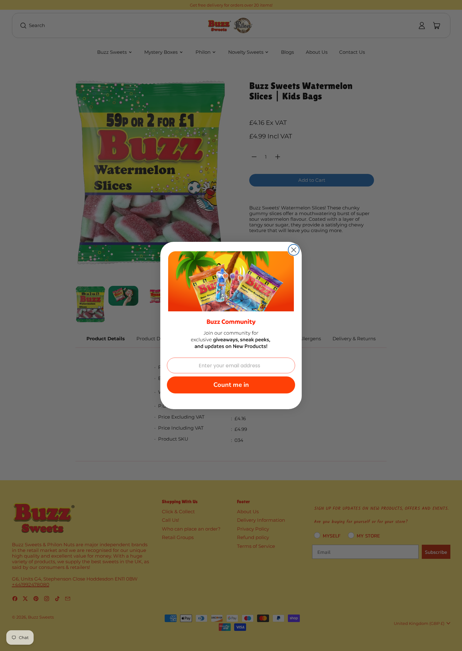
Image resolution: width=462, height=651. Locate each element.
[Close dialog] (293, 249)
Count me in (231, 385)
